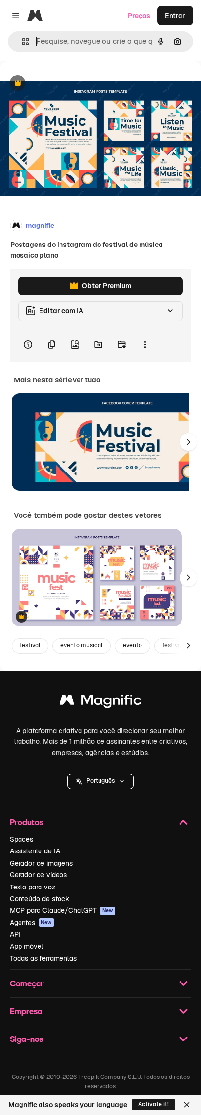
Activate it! (153, 1104)
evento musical (81, 645)
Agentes (31, 922)
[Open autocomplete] (21, 41)
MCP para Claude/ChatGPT (61, 910)
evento (132, 645)
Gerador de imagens (41, 863)
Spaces (21, 839)
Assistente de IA (35, 851)
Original (62, 83)
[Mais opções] (145, 345)
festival (30, 645)
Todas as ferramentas (43, 958)
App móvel (26, 946)
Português (100, 781)
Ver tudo (86, 380)
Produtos (26, 822)
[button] (100, 781)
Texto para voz (33, 887)
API (15, 934)
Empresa (26, 1011)
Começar (27, 983)
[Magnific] (100, 702)
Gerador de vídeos (38, 874)
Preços (139, 15)
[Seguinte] (188, 442)
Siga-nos (26, 1039)
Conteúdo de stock (39, 898)
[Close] (187, 1105)
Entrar (175, 15)
